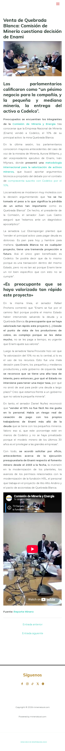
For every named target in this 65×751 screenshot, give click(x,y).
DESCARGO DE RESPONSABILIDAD (33, 742)
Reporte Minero (24, 611)
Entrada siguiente (32, 633)
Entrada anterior (32, 624)
